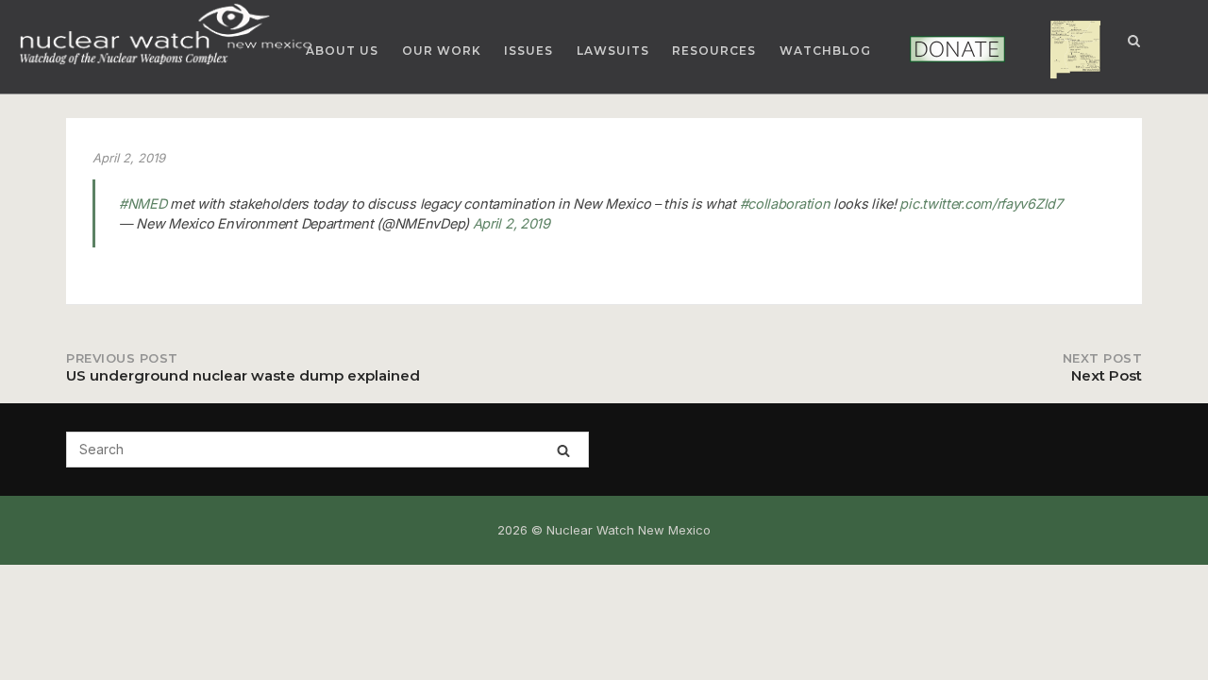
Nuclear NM (1061, 50)
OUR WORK (441, 50)
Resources (714, 50)
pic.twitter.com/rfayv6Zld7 (980, 204)
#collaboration (785, 204)
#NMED (143, 204)
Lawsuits (613, 50)
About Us (342, 50)
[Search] (563, 450)
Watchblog (825, 50)
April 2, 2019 (511, 223)
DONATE (932, 49)
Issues (528, 50)
